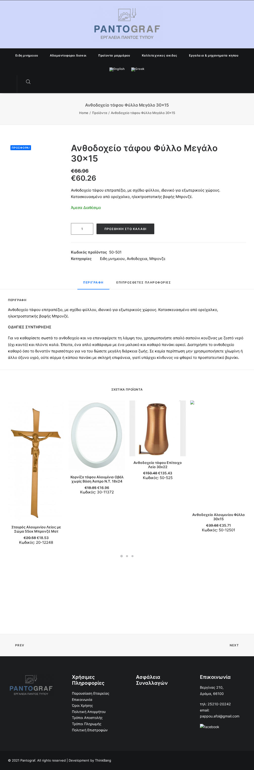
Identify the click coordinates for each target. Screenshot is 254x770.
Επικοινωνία (82, 699)
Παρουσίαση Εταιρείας (90, 693)
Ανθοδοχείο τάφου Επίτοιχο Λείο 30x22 (157, 464)
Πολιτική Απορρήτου (89, 712)
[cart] (38, 82)
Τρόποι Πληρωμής (86, 724)
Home (83, 113)
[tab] (93, 284)
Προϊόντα (99, 113)
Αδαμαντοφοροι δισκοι (68, 55)
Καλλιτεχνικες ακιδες (159, 55)
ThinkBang (103, 760)
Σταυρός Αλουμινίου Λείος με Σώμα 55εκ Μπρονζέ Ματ (36, 529)
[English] (117, 68)
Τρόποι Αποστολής (87, 717)
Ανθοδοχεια (137, 258)
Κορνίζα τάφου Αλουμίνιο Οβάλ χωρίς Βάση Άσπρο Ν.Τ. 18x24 (97, 479)
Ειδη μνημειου (26, 55)
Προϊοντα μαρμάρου (114, 55)
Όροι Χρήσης (82, 705)
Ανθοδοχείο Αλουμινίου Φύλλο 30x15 (218, 517)
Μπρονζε (157, 258)
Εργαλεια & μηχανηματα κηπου (213, 55)
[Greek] (138, 68)
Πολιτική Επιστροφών (90, 730)
